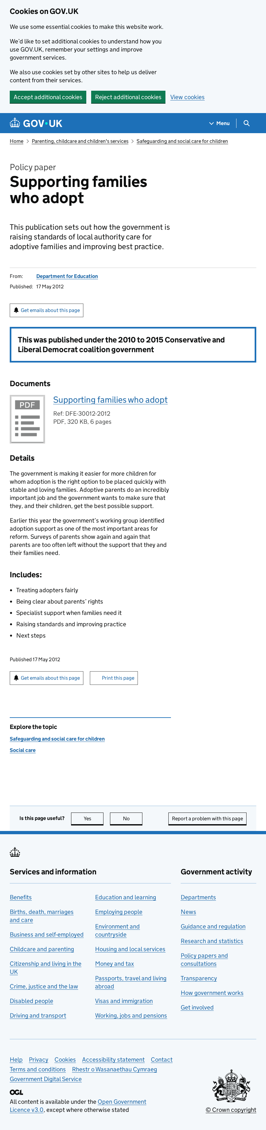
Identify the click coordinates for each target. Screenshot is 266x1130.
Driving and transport (38, 1015)
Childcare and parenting (42, 949)
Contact (162, 1059)
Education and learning (125, 897)
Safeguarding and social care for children (182, 141)
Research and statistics (212, 941)
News (188, 912)
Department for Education (67, 276)
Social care (23, 750)
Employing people (118, 912)
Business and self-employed (47, 934)
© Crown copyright (231, 1109)
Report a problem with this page (207, 818)
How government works (212, 993)
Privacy (38, 1059)
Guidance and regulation (213, 926)
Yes (93, 818)
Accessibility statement (113, 1059)
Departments (198, 897)
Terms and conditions (38, 1069)
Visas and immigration (124, 1001)
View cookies (187, 97)
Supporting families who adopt (110, 399)
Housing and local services (130, 949)
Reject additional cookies (128, 97)
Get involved (197, 1007)
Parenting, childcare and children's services (80, 141)
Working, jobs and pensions (131, 1015)
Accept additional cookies (48, 97)
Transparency (199, 978)
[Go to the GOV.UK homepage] (36, 123)
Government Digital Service (46, 1079)
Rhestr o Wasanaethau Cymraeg (114, 1069)
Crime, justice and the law (44, 986)
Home (16, 141)
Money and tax (114, 963)
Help (16, 1059)
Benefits (21, 897)
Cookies (65, 1059)
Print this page (118, 678)
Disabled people (31, 1001)
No (132, 818)
